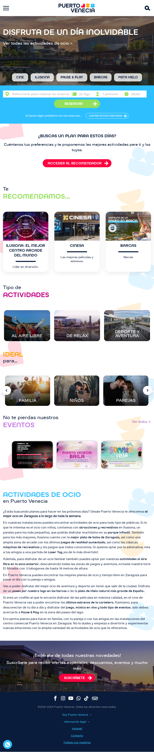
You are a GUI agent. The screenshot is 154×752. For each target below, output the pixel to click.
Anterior (6, 390)
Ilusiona (42, 77)
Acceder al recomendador (74, 163)
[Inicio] (77, 8)
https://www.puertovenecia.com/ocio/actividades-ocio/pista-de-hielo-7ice (128, 77)
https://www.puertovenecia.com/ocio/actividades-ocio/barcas (100, 77)
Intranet (77, 728)
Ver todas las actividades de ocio (36, 44)
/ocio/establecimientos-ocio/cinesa (20, 77)
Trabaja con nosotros (77, 742)
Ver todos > (141, 422)
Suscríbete (74, 678)
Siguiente (147, 390)
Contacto (77, 736)
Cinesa (77, 245)
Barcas (128, 245)
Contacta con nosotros (105, 115)
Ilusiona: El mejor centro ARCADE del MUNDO (25, 250)
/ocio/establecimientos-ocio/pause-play (72, 77)
